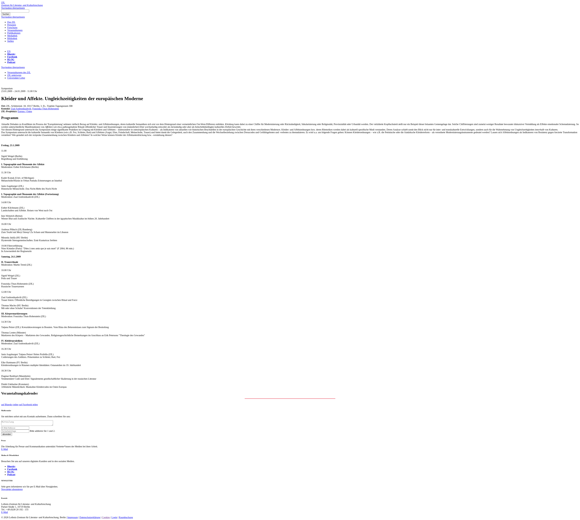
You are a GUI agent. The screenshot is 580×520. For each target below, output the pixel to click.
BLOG (10, 59)
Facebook (12, 56)
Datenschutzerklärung (89, 517)
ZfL (3, 2)
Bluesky (11, 54)
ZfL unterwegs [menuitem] (14, 75)
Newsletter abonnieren (12, 489)
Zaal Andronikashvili (21, 108)
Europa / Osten (25, 111)
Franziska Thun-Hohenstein (45, 108)
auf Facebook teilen (28, 404)
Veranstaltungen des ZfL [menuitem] (19, 72)
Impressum (72, 517)
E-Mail (4, 449)
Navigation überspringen (13, 8)
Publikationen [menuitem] (13, 33)
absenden (6, 434)
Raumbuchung (126, 517)
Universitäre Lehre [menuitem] (16, 78)
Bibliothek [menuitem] (12, 38)
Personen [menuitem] (11, 25)
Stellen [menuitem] (10, 41)
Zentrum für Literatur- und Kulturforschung (22, 5)
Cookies (106, 517)
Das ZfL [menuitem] (11, 22)
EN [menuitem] (9, 51)
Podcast (11, 62)
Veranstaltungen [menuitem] (15, 30)
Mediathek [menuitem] (12, 35)
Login (114, 517)
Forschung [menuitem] (12, 27)
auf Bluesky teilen (9, 404)
